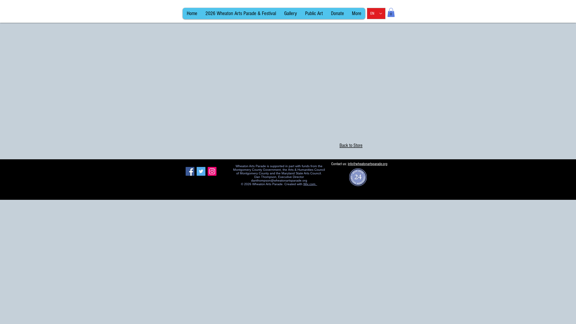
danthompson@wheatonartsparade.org (279, 180)
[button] (391, 12)
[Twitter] (201, 171)
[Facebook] (190, 171)
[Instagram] (212, 171)
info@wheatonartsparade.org (367, 164)
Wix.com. (310, 184)
